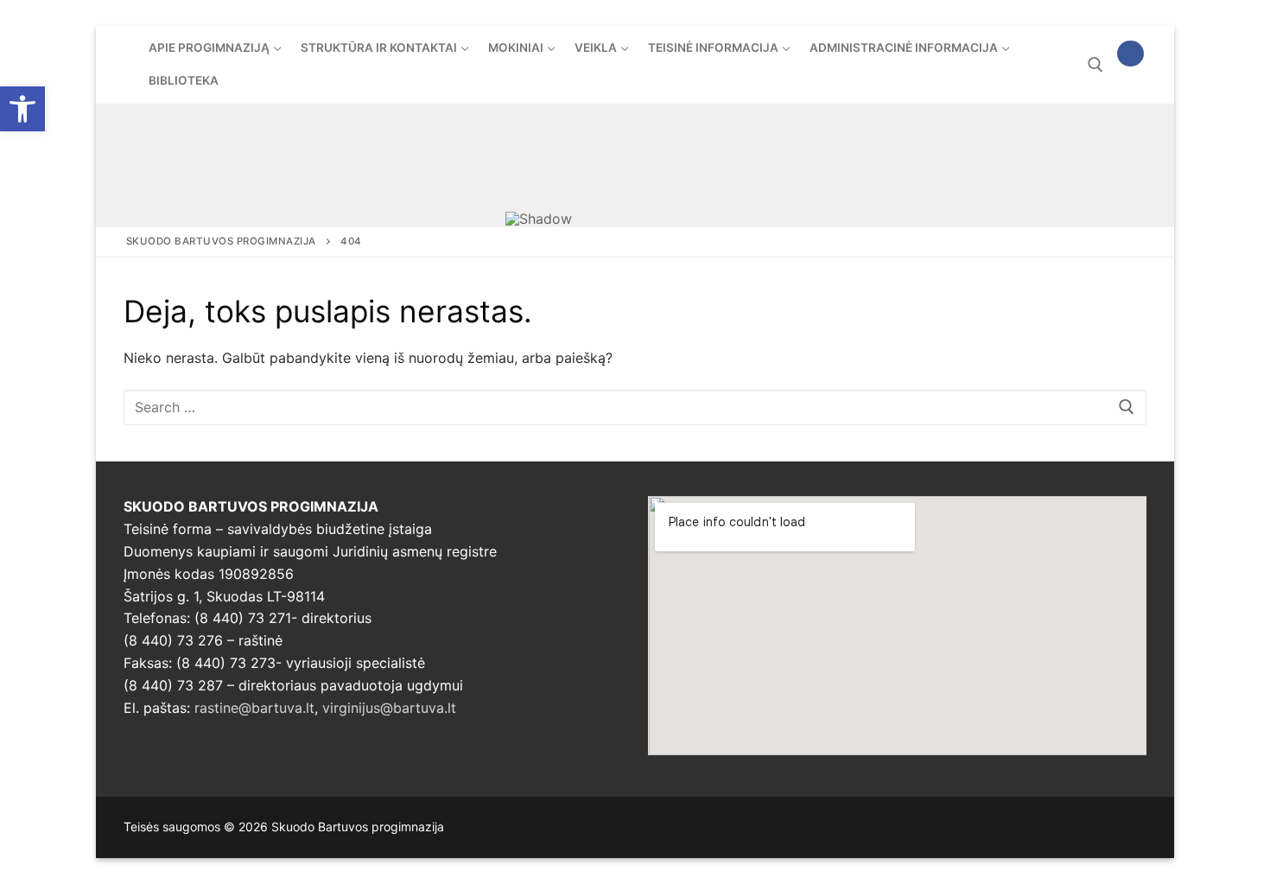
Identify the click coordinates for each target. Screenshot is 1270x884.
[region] (635, 165)
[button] (22, 108)
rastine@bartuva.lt (254, 707)
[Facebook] (1130, 54)
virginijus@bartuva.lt (389, 707)
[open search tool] (1095, 65)
